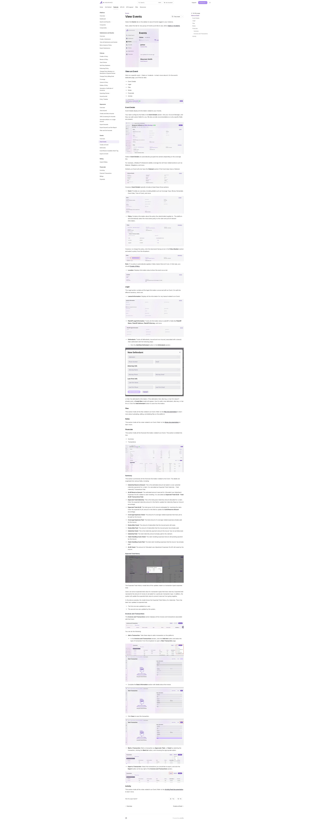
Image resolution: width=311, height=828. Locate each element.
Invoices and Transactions (201, 33)
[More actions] (182, 16)
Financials (195, 28)
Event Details (195, 18)
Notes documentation (172, 422)
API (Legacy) (129, 7)
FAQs (136, 7)
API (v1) (122, 7)
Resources (143, 7)
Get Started (108, 7)
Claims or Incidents (174, 26)
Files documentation (170, 412)
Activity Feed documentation (174, 789)
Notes (194, 26)
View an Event (195, 15)
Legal (193, 20)
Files (193, 23)
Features (115, 7)
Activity (194, 36)
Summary (196, 31)
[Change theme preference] (210, 2)
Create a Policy (135, 266)
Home (101, 7)
